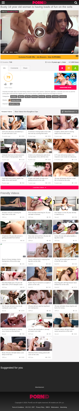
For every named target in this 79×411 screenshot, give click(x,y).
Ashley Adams (16, 100)
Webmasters (55, 407)
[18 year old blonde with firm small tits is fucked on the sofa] (65, 169)
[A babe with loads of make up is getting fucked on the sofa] (39, 169)
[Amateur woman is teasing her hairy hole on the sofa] (13, 203)
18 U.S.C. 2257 (30, 407)
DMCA (48, 407)
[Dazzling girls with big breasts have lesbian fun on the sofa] (65, 274)
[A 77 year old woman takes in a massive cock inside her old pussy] (65, 146)
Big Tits (27, 96)
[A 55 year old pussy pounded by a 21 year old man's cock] (13, 123)
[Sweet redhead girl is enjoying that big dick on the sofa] (39, 250)
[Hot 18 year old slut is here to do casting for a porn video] (13, 297)
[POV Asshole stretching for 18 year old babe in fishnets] (39, 203)
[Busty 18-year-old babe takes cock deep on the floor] (13, 344)
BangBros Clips (12, 11)
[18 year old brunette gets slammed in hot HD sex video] (65, 250)
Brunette (41, 96)
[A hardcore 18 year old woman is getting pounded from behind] (13, 227)
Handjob (55, 96)
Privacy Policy (40, 407)
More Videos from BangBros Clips (26, 111)
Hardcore (63, 96)
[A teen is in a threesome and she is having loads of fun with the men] (39, 146)
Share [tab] (25, 68)
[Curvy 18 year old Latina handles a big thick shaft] (65, 227)
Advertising (63, 407)
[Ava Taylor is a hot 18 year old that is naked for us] (65, 203)
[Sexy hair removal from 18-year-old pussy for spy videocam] (39, 227)
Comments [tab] (14, 68)
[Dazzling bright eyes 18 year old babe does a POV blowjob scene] (13, 274)
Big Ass (21, 96)
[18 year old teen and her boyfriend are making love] (39, 297)
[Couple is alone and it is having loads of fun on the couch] (65, 123)
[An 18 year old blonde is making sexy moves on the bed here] (13, 320)
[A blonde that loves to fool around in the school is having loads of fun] (13, 146)
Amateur (13, 96)
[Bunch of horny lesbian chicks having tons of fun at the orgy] (13, 250)
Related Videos (7, 111)
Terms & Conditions (18, 407)
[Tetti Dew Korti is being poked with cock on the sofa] (39, 344)
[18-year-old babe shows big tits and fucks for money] (65, 297)
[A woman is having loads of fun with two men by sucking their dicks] (39, 123)
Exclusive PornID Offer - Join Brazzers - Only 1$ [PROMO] (39, 57)
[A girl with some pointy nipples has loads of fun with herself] (13, 169)
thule (64, 62)
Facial (48, 96)
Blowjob (34, 96)
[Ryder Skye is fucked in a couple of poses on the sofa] (39, 274)
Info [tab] (4, 68)
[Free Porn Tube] (40, 2)
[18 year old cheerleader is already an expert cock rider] (39, 320)
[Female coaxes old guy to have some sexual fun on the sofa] (65, 320)
